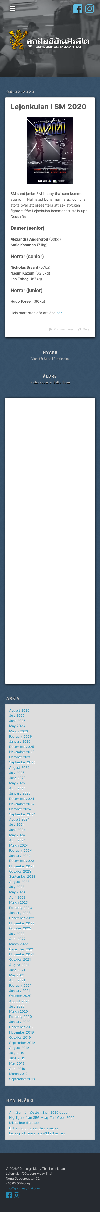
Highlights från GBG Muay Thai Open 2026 (42, 1118)
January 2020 (20, 1022)
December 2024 (21, 799)
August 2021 (19, 965)
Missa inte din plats (24, 1123)
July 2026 (17, 716)
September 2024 (22, 814)
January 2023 (20, 913)
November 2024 (21, 804)
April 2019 (17, 1069)
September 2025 (22, 762)
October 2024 (20, 809)
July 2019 (16, 1053)
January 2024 (20, 856)
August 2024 (19, 819)
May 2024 (17, 835)
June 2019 (17, 1058)
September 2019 (22, 1043)
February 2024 (20, 850)
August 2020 (19, 1001)
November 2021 (21, 954)
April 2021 (17, 980)
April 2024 (17, 840)
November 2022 (21, 923)
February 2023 (20, 908)
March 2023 (18, 902)
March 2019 (18, 1074)
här (59, 313)
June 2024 (17, 830)
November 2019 (21, 1032)
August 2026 (19, 710)
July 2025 (17, 773)
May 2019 (16, 1063)
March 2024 (18, 845)
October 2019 (20, 1037)
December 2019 (21, 1027)
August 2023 (19, 882)
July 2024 (17, 824)
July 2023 (17, 887)
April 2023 (17, 897)
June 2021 (17, 970)
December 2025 (21, 747)
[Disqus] (50, 471)
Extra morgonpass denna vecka (33, 1128)
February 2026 (20, 736)
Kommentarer (63, 329)
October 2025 (20, 757)
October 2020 (20, 996)
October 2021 (20, 959)
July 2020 (17, 1006)
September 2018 (22, 1079)
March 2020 (18, 1011)
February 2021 (20, 985)
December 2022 (21, 918)
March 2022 (18, 944)
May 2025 (17, 783)
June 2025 (17, 778)
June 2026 (17, 721)
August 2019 (19, 1048)
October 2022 (20, 928)
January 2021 (19, 991)
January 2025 (20, 793)
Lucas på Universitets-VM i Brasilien (37, 1133)
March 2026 (18, 731)
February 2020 (20, 1017)
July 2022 (17, 934)
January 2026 (20, 742)
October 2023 (20, 871)
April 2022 (17, 939)
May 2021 (16, 975)
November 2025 (21, 752)
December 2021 (21, 949)
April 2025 (17, 788)
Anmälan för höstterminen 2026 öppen (39, 1112)
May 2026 (17, 726)
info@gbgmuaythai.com (23, 1188)
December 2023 (21, 861)
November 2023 (21, 866)
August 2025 (19, 768)
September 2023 (22, 876)
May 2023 (17, 892)
